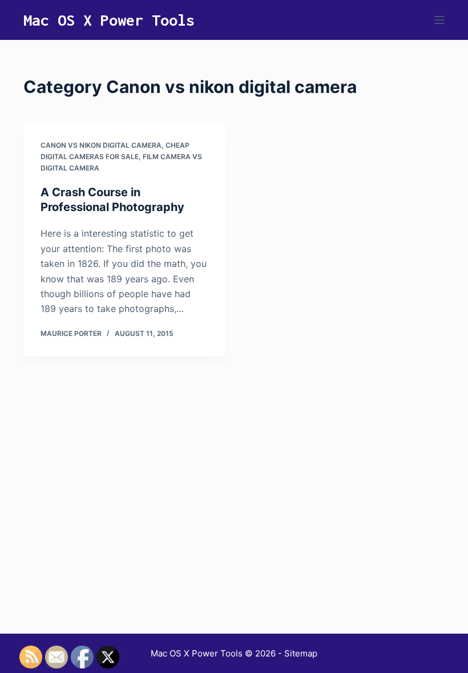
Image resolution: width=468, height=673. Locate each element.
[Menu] (439, 20)
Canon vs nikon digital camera (101, 145)
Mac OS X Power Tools (109, 20)
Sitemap (300, 653)
